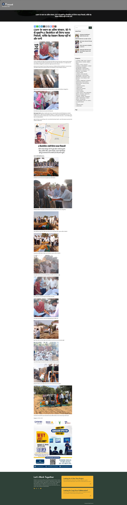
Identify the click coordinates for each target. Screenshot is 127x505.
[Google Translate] (51, 27)
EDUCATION (79, 84)
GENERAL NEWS (79, 87)
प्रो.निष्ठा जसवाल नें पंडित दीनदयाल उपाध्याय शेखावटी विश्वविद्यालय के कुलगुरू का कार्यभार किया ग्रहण (85, 51)
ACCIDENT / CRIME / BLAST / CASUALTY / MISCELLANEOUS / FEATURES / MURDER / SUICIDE (83, 62)
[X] (44, 27)
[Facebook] (35, 27)
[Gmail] (53, 27)
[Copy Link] (48, 27)
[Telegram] (39, 27)
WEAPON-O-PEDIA (80, 104)
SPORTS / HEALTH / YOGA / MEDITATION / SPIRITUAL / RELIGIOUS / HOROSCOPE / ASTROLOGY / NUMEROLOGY (83, 94)
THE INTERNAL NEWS (6, 6)
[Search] (90, 28)
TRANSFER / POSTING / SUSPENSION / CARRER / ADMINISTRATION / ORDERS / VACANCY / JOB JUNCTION (83, 98)
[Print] (46, 27)
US (77, 103)
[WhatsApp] (37, 27)
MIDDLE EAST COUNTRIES (81, 88)
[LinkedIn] (42, 27)
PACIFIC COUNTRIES (80, 91)
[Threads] (55, 27)
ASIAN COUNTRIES (80, 72)
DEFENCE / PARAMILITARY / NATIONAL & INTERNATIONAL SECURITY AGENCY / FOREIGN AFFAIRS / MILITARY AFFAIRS (83, 82)
